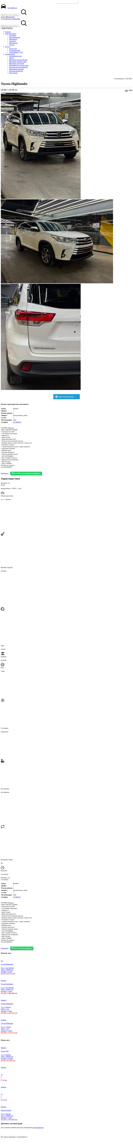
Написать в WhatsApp (32, 473)
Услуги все (13, 48)
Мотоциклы (13, 43)
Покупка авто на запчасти (18, 67)
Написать (28, 948)
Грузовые (12, 41)
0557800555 (17, 422)
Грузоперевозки (14, 50)
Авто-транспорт (10, 34)
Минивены (13, 39)
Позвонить (5, 473)
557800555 (16, 897)
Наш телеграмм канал (66, 397)
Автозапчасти (10, 54)
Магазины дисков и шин (18, 62)
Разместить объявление (66, 2)
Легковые (12, 35)
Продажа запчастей (16, 71)
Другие (11, 45)
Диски (11, 58)
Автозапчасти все (15, 56)
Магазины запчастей (16, 63)
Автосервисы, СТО (16, 52)
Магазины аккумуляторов (18, 60)
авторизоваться (38, 1127)
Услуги (7, 47)
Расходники (13, 73)
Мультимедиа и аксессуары (18, 65)
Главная (8, 32)
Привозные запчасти (16, 69)
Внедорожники (14, 37)
